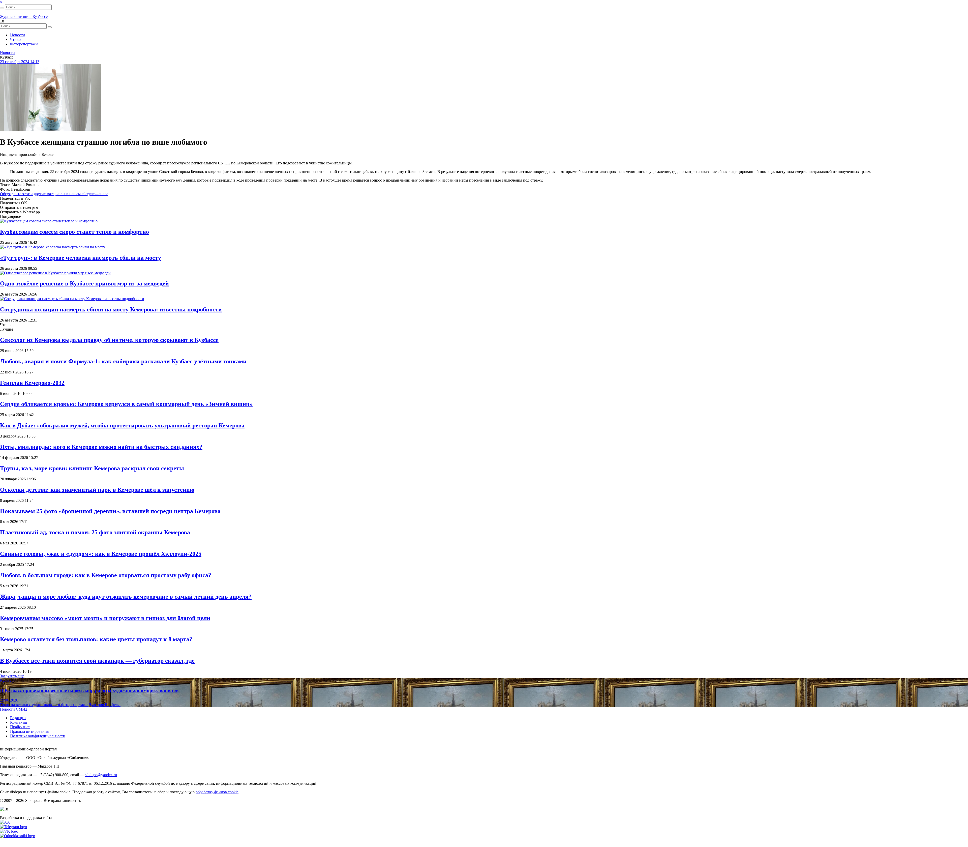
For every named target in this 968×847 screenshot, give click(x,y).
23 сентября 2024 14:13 (19, 62)
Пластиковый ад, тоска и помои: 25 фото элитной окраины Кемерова (95, 532)
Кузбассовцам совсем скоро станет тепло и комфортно (74, 231)
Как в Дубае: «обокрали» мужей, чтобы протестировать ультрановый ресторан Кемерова (122, 425)
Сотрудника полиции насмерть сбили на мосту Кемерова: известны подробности (111, 309)
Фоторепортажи (24, 44)
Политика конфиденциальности (37, 736)
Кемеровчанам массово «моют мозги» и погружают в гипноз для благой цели (105, 618)
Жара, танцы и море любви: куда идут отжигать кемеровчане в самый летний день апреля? (126, 596)
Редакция (18, 718)
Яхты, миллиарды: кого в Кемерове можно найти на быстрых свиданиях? (101, 447)
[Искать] (2, 8)
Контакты (18, 722)
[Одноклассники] (17, 836)
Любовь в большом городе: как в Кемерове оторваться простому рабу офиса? (105, 575)
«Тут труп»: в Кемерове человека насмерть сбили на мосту (80, 257)
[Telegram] (13, 827)
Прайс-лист (20, 727)
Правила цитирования (29, 731)
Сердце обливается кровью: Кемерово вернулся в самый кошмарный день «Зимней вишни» (126, 404)
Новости (17, 35)
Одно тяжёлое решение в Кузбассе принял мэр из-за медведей (84, 283)
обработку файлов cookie (217, 792)
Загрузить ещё (12, 676)
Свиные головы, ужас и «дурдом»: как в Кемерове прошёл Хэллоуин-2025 (100, 553)
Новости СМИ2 (13, 709)
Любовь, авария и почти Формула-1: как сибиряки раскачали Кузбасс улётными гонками (123, 361)
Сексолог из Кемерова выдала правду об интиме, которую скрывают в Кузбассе (109, 340)
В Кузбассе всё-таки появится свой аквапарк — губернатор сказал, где (97, 660)
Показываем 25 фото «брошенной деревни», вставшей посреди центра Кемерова (110, 511)
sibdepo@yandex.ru (101, 775)
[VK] (9, 831)
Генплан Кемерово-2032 (32, 382)
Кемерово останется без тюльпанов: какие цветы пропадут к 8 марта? (96, 639)
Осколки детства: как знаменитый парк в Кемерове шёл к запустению (97, 489)
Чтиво (15, 39)
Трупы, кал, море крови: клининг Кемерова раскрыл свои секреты (92, 468)
